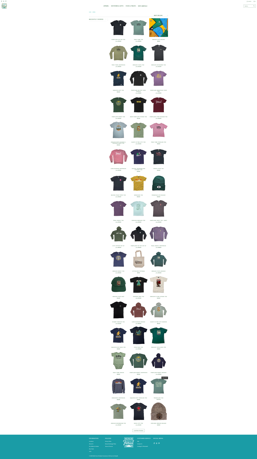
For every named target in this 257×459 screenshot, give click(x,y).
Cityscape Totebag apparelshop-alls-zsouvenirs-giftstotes (138, 259)
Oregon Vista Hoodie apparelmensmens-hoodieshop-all (158, 259)
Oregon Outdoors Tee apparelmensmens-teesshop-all (158, 53)
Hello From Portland (97, 456)
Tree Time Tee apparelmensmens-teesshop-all (138, 27)
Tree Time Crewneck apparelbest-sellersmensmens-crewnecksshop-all (118, 53)
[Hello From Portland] (4, 6)
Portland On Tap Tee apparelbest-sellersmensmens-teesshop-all (118, 27)
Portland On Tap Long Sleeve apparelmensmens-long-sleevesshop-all (138, 78)
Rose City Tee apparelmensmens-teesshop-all (138, 411)
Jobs (90, 451)
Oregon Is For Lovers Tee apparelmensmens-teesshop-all (158, 284)
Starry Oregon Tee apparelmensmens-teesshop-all (118, 310)
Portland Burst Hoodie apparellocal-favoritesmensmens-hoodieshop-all (158, 360)
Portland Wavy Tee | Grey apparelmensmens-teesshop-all (158, 208)
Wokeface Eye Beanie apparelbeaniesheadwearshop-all (158, 183)
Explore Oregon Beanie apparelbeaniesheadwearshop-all (158, 411)
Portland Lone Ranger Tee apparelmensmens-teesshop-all (158, 104)
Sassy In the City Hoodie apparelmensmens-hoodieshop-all (158, 310)
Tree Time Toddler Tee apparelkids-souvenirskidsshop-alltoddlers (158, 130)
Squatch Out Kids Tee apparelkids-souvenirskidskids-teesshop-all (118, 335)
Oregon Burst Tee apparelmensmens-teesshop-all (118, 259)
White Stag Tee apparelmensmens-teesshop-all (158, 156)
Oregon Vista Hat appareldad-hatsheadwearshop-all (118, 284)
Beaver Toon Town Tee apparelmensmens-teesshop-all (118, 183)
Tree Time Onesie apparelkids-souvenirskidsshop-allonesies (118, 360)
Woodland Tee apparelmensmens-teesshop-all (158, 386)
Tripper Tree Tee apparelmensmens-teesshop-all (138, 284)
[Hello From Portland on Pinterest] (5, 1)
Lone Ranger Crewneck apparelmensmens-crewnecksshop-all (118, 156)
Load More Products (138, 430)
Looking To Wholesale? (142, 446)
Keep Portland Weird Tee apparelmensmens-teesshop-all (138, 104)
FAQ (138, 441)
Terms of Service (109, 446)
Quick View (118, 30)
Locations (91, 441)
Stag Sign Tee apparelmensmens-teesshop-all (138, 335)
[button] (106, 6)
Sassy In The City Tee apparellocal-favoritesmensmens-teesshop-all (138, 130)
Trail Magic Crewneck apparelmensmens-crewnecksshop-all (158, 233)
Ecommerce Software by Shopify (110, 456)
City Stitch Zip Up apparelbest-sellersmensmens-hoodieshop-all (118, 233)
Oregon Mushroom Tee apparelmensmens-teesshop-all (118, 411)
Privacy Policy (108, 441)
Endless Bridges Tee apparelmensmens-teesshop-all (138, 208)
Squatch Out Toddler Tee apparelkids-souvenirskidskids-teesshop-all (138, 386)
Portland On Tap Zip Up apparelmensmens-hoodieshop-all (138, 233)
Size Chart (91, 449)
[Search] (254, 6)
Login (249, 1)
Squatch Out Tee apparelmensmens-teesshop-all (118, 78)
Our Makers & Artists (94, 446)
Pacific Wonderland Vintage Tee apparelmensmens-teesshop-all (138, 156)
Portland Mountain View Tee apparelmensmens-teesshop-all (158, 78)
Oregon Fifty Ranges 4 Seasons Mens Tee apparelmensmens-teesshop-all (118, 130)
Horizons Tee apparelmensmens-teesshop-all (138, 183)
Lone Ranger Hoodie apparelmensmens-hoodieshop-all (138, 310)
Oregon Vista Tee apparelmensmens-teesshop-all (138, 53)
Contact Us (139, 443)
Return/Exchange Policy (110, 443)
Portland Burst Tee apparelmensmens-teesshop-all (118, 104)
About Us (91, 443)
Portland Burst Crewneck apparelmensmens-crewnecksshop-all (138, 360)
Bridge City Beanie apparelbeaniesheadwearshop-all (158, 27)
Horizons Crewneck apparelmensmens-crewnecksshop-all (118, 386)
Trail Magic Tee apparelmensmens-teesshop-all (118, 208)
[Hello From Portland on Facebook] (1, 1)
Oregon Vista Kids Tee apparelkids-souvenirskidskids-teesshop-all (158, 335)
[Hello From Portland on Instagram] (3, 1)
